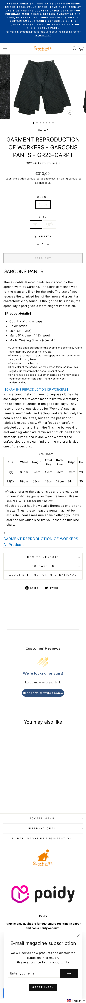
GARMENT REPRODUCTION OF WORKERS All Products (40, 542)
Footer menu (42, 818)
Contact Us (43, 566)
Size (43, 216)
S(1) (36, 224)
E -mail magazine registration (42, 838)
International (42, 828)
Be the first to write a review (43, 693)
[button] (76, 1001)
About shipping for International (43, 574)
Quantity (43, 236)
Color (43, 197)
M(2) (49, 224)
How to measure (43, 557)
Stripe (43, 204)
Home (42, 130)
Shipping (62, 178)
